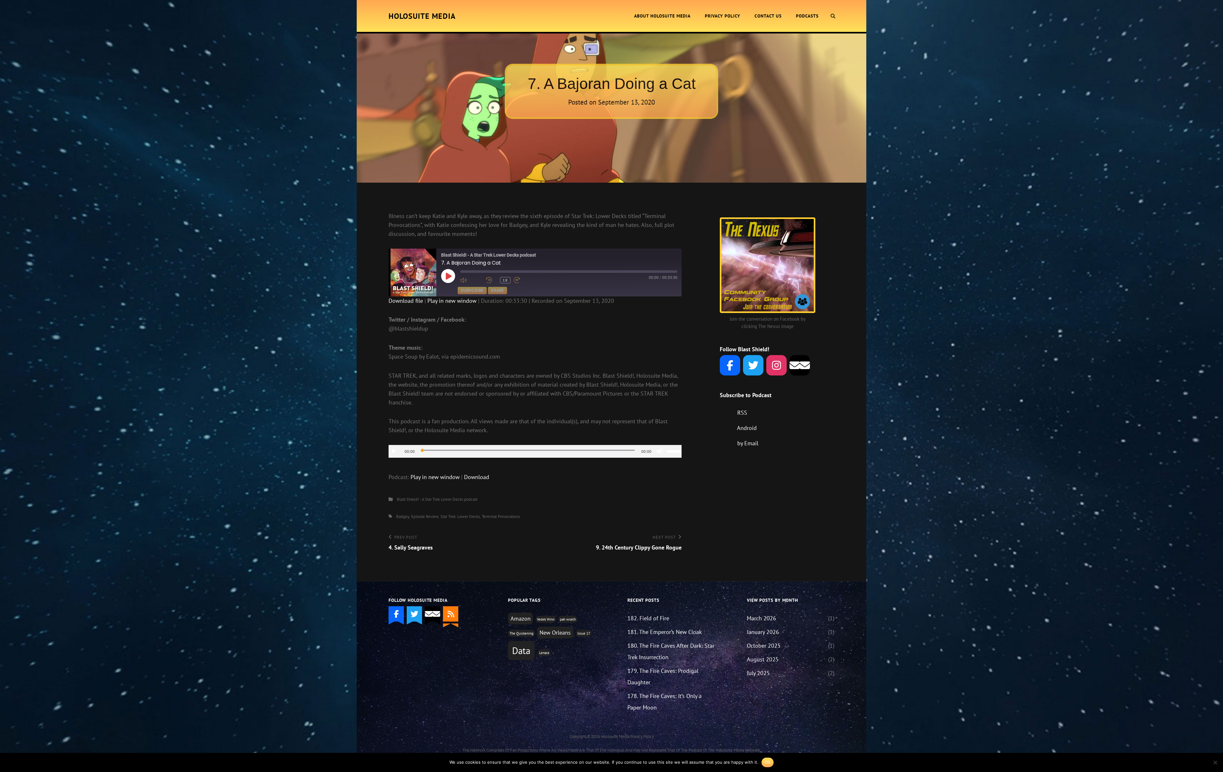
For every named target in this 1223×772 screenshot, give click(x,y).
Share (497, 290)
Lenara (544, 653)
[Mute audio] (471, 280)
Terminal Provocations (501, 516)
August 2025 (763, 659)
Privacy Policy (722, 16)
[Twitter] (753, 365)
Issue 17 (583, 633)
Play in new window (451, 300)
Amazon (521, 618)
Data (521, 651)
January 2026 (763, 632)
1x (505, 280)
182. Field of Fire (648, 618)
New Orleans (555, 632)
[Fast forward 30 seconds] (525, 280)
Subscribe (472, 290)
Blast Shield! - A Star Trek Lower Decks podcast (437, 499)
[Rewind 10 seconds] (491, 280)
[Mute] (659, 451)
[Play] (393, 451)
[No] (1215, 762)
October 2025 (764, 645)
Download (476, 477)
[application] (535, 451)
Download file (406, 300)
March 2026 (761, 618)
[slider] (674, 450)
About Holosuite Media (662, 16)
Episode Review (424, 516)
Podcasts (807, 16)
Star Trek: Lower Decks (460, 516)
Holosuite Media (422, 16)
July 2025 (758, 673)
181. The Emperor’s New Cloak (664, 632)
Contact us (768, 16)
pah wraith (568, 619)
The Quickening (521, 633)
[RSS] (450, 614)
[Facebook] (730, 365)
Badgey (402, 516)
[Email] (800, 365)
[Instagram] (776, 365)
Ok (767, 762)
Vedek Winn (545, 619)
